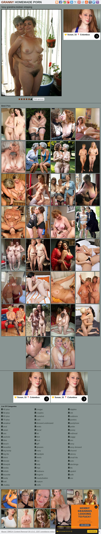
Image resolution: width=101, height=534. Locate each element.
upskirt (73, 471)
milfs (38, 485)
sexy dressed (76, 447)
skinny (73, 454)
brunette (6, 475)
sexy (72, 444)
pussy (72, 430)
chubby (6, 485)
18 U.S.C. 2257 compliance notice (41, 532)
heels (38, 457)
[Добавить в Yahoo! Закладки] (97, 2)
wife (72, 475)
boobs (6, 468)
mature (39, 482)
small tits (74, 457)
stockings (74, 464)
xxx (71, 478)
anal (5, 427)
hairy (38, 451)
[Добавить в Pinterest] (79, 2)
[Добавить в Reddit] (82, 2)
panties (73, 420)
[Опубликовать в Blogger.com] (56, 2)
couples (39, 413)
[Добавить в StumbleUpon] (86, 2)
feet (38, 437)
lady (38, 464)
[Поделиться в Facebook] (60, 2)
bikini (5, 457)
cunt (38, 420)
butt (4, 482)
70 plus (6, 420)
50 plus (6, 413)
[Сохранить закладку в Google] (64, 2)
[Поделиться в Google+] (68, 2)
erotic (38, 427)
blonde (6, 461)
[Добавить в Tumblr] (90, 2)
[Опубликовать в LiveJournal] (75, 2)
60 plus (6, 416)
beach (6, 444)
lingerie (39, 475)
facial (38, 430)
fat (37, 433)
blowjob (6, 464)
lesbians (40, 471)
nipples (73, 409)
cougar (39, 409)
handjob (40, 454)
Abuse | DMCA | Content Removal (14, 532)
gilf (37, 444)
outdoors (74, 416)
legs (38, 468)
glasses (39, 447)
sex (71, 440)
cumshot (40, 416)
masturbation (42, 478)
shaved (73, 451)
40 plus (6, 409)
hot (37, 461)
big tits (6, 454)
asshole (6, 437)
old (71, 413)
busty (5, 478)
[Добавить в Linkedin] (71, 2)
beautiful (7, 447)
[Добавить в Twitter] (93, 2)
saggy (72, 437)
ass (4, 433)
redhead (73, 433)
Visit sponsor (39, 99)
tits (71, 468)
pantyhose (74, 423)
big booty (7, 451)
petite (72, 427)
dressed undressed (44, 423)
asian (5, 430)
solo (72, 461)
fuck (38, 440)
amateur (6, 423)
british (5, 471)
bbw (5, 440)
